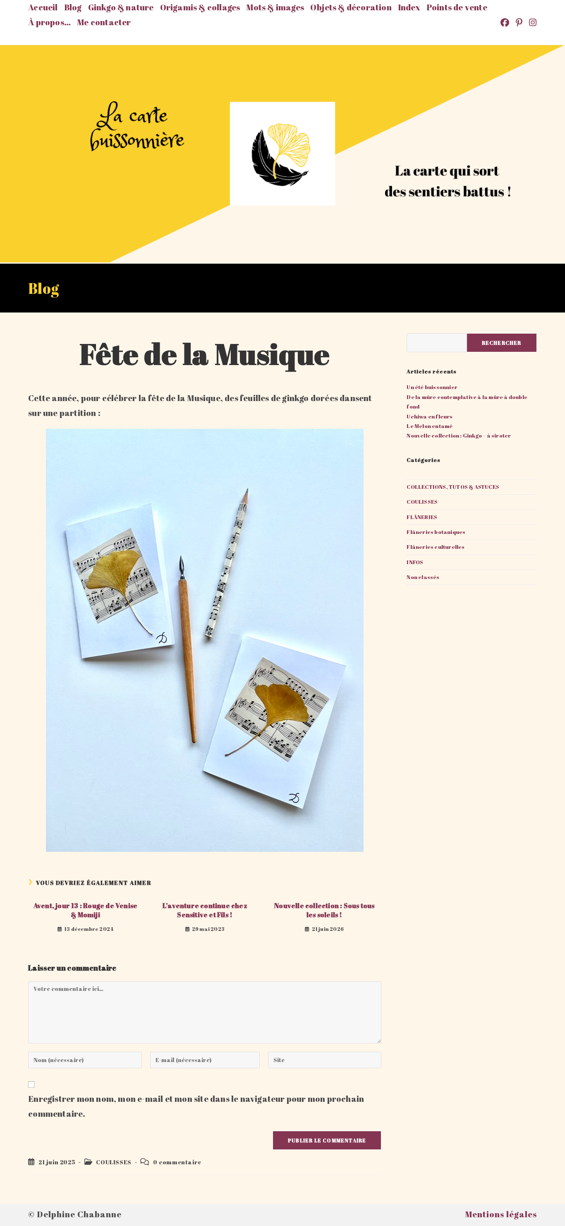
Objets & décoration (351, 7)
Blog (73, 7)
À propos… (49, 22)
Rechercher (502, 342)
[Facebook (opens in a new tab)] (505, 22)
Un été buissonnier (432, 387)
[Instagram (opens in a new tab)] (531, 22)
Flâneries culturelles (435, 546)
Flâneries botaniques (436, 532)
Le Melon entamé (429, 426)
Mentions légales (501, 1214)
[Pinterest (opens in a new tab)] (520, 22)
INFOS (415, 562)
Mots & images (275, 7)
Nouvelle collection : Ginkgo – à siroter (459, 435)
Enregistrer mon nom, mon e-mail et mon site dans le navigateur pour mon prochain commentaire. (196, 1106)
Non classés (423, 577)
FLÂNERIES (422, 517)
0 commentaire (177, 1162)
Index (409, 7)
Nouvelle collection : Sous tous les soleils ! (324, 910)
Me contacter (104, 22)
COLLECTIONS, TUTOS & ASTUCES (453, 486)
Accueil (42, 7)
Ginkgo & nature (121, 7)
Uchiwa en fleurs (429, 416)
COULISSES (113, 1162)
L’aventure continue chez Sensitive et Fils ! (205, 910)
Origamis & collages (200, 7)
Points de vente (456, 7)
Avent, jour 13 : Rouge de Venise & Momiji (85, 910)
